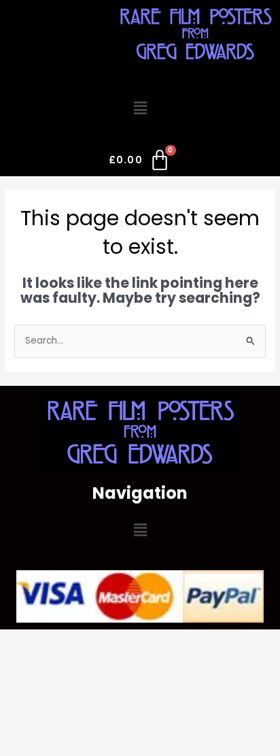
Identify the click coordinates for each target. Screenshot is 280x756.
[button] (140, 108)
